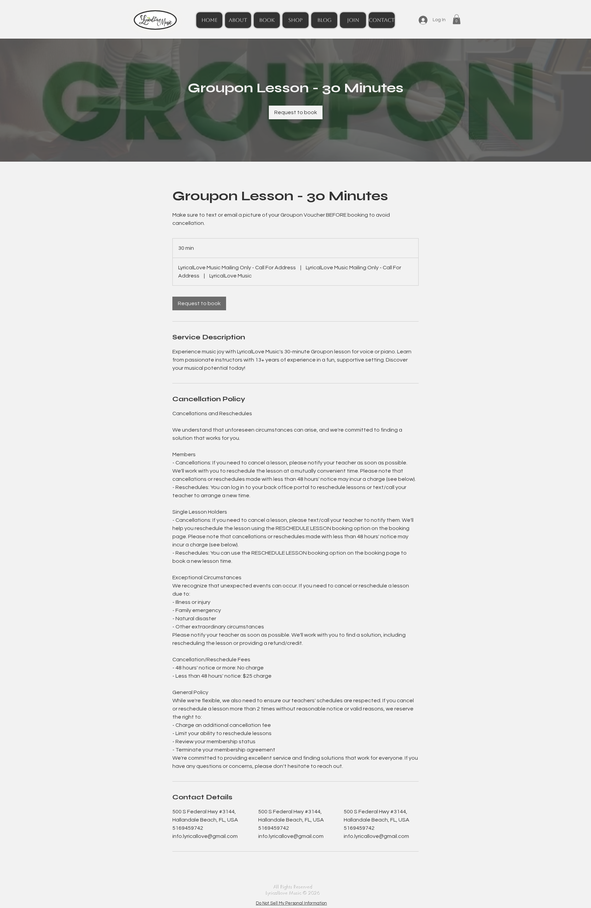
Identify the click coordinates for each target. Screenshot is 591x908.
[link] (296, 112)
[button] (456, 19)
